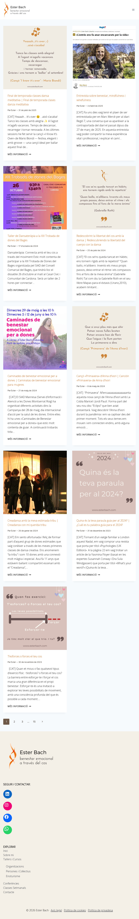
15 (34, 721)
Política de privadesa (100, 910)
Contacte (8, 892)
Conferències (11, 883)
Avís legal (56, 910)
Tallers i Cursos (12, 859)
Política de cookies (75, 910)
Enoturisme (13, 876)
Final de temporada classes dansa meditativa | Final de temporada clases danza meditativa (31, 100)
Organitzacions (15, 866)
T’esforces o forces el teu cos (25, 656)
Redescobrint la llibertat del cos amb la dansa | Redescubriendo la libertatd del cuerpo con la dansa (101, 240)
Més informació (19, 154)
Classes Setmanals (14, 888)
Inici (5, 851)
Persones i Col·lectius (18, 871)
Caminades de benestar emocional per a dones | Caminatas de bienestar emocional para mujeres (34, 380)
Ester (13, 110)
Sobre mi (8, 855)
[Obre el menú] (133, 10)
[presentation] (35, 57)
